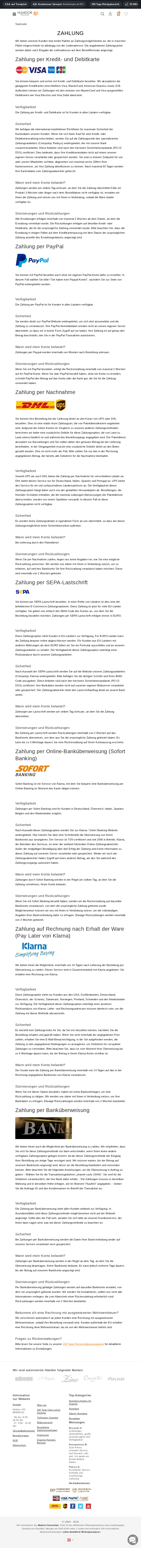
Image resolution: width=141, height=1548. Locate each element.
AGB (15, 1440)
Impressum (43, 1435)
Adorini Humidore (78, 1413)
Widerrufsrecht (45, 1422)
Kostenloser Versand (61, 4)
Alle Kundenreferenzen (79, 1483)
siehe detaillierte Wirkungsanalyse (81, 1532)
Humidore (74, 1408)
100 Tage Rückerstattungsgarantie (83, 1344)
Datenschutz (19, 1445)
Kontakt (17, 1404)
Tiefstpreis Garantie (47, 1417)
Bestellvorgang (21, 1435)
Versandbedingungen (24, 1431)
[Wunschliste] (126, 15)
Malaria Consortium (48, 1525)
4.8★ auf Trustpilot (16, 4)
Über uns (42, 1405)
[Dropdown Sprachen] (70, 1540)
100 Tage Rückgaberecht (105, 4)
